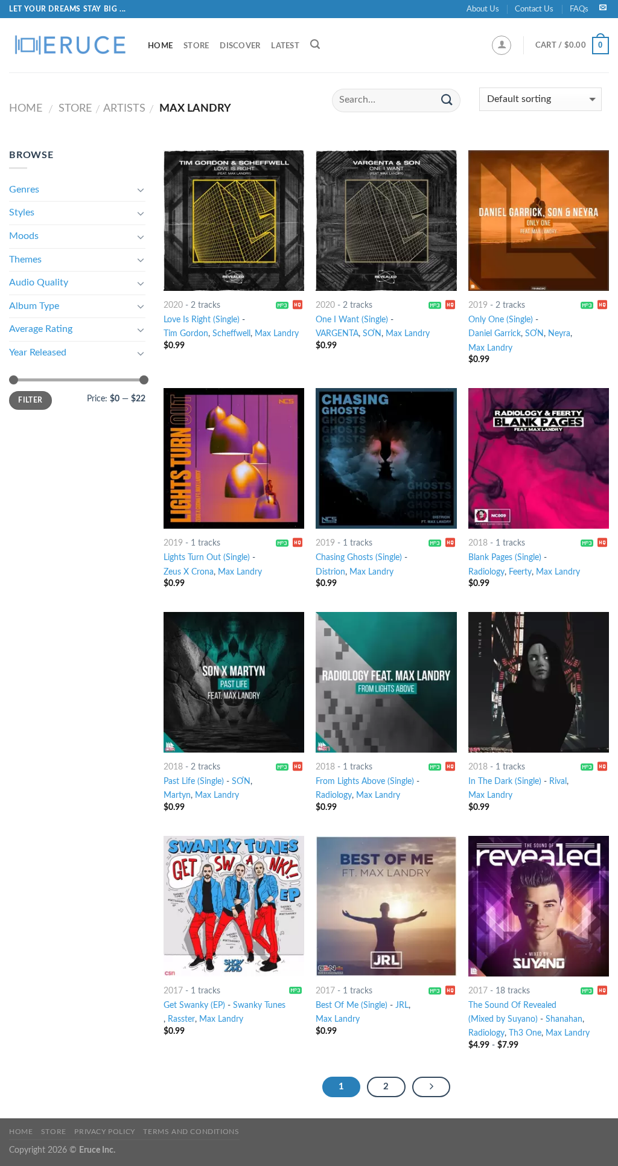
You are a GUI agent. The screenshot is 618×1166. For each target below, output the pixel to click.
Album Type (34, 306)
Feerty (520, 571)
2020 (173, 305)
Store (196, 45)
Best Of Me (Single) (351, 1005)
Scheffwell (231, 333)
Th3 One (525, 1032)
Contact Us (534, 9)
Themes (25, 259)
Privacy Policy (104, 1131)
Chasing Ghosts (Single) (359, 557)
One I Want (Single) (352, 319)
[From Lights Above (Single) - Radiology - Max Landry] (386, 682)
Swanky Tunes (259, 1005)
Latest (285, 45)
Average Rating (40, 329)
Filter (30, 400)
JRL (402, 1005)
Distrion (330, 571)
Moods (24, 236)
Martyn (177, 795)
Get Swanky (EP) (194, 1005)
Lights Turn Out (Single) (207, 557)
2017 (173, 990)
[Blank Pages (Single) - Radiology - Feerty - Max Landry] (538, 458)
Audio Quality (38, 282)
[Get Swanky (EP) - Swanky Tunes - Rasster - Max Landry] (234, 906)
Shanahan (564, 1019)
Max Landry (277, 333)
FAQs (579, 9)
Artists (124, 108)
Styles (21, 212)
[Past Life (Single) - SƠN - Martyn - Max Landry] (234, 682)
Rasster (181, 1019)
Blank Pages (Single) (504, 557)
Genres (24, 189)
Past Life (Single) (194, 781)
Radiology (486, 571)
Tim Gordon (186, 333)
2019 (478, 305)
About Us (483, 9)
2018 (478, 542)
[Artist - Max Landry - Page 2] (431, 1087)
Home (160, 45)
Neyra (559, 333)
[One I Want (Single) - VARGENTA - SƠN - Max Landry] (386, 220)
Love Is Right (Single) (202, 319)
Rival (558, 781)
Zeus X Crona (189, 571)
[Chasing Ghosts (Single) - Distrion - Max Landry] (386, 458)
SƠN (372, 333)
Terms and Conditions (191, 1131)
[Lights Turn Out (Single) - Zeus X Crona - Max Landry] (234, 458)
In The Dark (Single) (504, 781)
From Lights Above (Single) (365, 781)
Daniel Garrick (494, 333)
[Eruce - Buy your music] (69, 45)
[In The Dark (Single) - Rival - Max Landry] (538, 682)
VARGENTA (337, 333)
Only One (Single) (500, 319)
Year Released (37, 352)
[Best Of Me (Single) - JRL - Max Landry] (386, 906)
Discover (240, 45)
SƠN (534, 333)
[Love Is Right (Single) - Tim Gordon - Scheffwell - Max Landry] (234, 220)
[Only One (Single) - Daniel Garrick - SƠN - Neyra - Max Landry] (538, 220)
